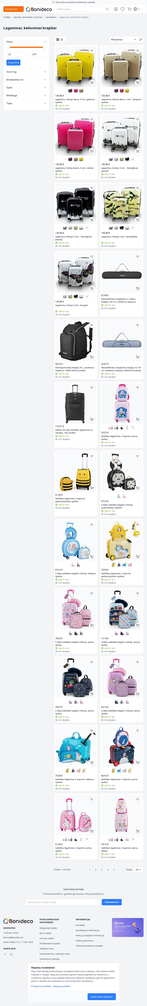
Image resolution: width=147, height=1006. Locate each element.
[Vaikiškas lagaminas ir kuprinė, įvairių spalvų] (120, 398)
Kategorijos (11, 9)
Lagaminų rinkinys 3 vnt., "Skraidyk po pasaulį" (118, 167)
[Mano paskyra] (116, 9)
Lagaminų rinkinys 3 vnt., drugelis (71, 301)
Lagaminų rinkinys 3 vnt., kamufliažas (118, 233)
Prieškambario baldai (49, 943)
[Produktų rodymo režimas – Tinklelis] (57, 39)
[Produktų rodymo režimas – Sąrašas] (61, 39)
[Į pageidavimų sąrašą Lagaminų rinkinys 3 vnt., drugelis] (91, 253)
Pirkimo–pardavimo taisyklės (88, 945)
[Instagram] (11, 954)
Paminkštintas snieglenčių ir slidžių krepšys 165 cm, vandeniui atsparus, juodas (117, 296)
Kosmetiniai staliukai (49, 959)
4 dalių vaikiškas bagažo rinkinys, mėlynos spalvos (71, 566)
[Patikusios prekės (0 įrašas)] (122, 9)
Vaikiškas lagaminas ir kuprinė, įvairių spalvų (118, 431)
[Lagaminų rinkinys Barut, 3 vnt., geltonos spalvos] (75, 66)
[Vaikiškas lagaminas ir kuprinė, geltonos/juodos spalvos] (75, 465)
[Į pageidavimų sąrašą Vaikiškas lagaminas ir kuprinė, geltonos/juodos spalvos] (91, 450)
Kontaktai (79, 925)
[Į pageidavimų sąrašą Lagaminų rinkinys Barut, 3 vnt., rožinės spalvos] (91, 118)
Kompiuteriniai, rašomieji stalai (54, 953)
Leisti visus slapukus (102, 996)
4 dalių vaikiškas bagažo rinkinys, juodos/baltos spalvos (116, 499)
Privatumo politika (41, 986)
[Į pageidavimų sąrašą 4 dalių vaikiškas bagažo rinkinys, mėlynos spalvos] (91, 517)
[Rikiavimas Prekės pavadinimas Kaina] (121, 39)
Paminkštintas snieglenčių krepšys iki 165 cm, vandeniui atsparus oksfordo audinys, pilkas (120, 364)
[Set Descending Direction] (138, 39)
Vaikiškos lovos (46, 948)
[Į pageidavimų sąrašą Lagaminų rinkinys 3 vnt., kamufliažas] (135, 186)
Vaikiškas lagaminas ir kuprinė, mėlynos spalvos (74, 769)
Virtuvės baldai (46, 938)
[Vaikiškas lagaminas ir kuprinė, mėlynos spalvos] (123, 556)
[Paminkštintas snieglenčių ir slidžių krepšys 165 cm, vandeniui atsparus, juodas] (120, 269)
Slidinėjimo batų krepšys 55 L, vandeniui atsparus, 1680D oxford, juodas (74, 363)
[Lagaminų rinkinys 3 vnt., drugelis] (109, 157)
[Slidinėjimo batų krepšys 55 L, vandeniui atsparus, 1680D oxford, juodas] (75, 336)
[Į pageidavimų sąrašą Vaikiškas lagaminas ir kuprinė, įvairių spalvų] (135, 382)
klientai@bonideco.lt (13, 937)
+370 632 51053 (10, 933)
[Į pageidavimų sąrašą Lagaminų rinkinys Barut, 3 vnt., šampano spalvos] (135, 51)
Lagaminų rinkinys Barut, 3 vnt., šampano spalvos (115, 100)
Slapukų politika (61, 986)
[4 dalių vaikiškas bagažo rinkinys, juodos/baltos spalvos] (120, 465)
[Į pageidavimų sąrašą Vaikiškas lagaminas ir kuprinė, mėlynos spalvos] (91, 720)
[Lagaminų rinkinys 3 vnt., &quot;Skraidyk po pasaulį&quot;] (120, 134)
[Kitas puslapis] (113, 857)
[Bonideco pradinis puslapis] (18, 921)
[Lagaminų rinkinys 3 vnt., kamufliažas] (120, 157)
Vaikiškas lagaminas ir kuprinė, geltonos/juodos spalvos (70, 492)
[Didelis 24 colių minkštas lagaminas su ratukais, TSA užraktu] (75, 398)
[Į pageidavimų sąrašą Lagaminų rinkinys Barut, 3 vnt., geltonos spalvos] (91, 51)
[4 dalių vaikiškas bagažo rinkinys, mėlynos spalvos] (117, 488)
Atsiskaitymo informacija (86, 930)
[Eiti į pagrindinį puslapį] (39, 9)
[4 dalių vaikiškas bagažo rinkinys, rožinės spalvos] (123, 488)
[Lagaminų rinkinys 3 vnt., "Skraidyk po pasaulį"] (125, 157)
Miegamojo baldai (47, 928)
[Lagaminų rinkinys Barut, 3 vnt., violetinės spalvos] (69, 89)
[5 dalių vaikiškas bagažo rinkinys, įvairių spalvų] (75, 600)
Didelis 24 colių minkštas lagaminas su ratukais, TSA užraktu (74, 425)
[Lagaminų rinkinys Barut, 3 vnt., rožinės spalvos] (75, 89)
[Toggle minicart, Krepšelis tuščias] (129, 9)
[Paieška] (107, 9)
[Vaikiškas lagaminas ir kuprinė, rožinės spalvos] (109, 421)
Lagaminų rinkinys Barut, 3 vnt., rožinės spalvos (74, 167)
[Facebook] (4, 954)
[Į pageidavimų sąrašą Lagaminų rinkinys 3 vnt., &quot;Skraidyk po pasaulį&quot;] (135, 118)
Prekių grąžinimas (83, 940)
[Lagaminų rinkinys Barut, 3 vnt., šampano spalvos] (80, 89)
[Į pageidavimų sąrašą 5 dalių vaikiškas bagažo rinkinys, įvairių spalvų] (91, 585)
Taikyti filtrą (13, 62)
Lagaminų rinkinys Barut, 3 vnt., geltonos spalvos (75, 100)
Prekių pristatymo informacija (89, 935)
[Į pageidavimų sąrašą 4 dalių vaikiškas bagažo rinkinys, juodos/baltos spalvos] (135, 450)
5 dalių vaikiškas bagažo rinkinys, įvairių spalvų (74, 634)
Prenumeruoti (111, 902)
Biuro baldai (45, 933)
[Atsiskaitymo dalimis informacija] (125, 927)
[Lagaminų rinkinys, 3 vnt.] (114, 157)
